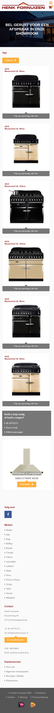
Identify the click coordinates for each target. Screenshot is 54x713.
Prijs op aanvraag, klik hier (26, 116)
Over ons (10, 667)
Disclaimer (41, 693)
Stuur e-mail (11, 427)
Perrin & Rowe (13, 580)
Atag (8, 539)
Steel (8, 588)
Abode (9, 530)
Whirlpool (10, 598)
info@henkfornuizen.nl (18, 633)
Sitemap (23, 697)
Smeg (9, 584)
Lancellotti (10, 561)
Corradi (9, 552)
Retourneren (12, 680)
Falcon (9, 557)
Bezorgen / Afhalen (15, 676)
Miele (8, 570)
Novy (8, 575)
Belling (9, 543)
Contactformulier (15, 640)
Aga (8, 534)
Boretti (9, 548)
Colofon (11, 697)
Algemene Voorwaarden (17, 671)
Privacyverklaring (40, 697)
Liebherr (10, 566)
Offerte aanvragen (14, 432)
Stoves (9, 593)
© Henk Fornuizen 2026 (20, 693)
